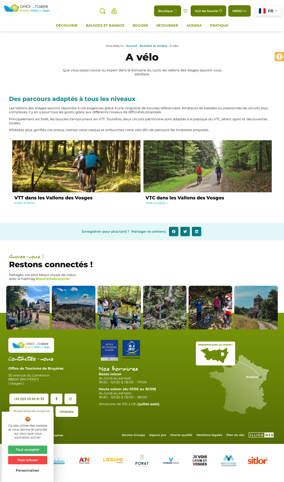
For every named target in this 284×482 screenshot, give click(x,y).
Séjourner (167, 25)
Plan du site (235, 435)
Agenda (194, 25)
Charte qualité (181, 435)
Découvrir (67, 25)
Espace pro (157, 435)
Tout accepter (28, 450)
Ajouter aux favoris (186, 11)
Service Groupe (133, 435)
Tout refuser (27, 460)
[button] (279, 56)
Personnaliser (28, 470)
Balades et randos (105, 25)
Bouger (140, 25)
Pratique (219, 25)
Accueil (131, 45)
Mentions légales (209, 435)
